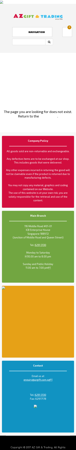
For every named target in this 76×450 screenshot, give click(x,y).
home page (48, 116)
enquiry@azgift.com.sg (38, 379)
